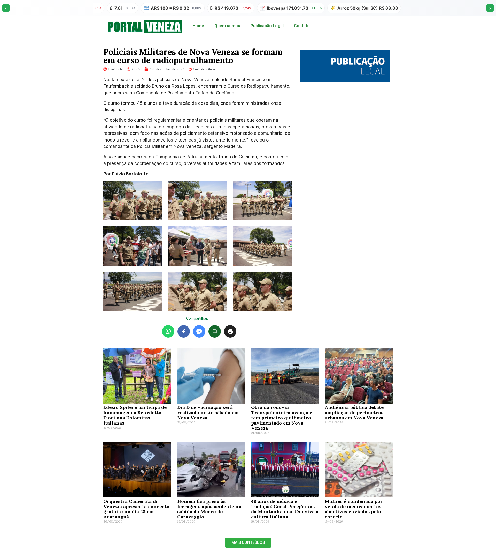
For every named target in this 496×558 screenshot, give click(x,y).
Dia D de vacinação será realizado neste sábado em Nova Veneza (208, 412)
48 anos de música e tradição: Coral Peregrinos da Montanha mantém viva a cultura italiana (285, 509)
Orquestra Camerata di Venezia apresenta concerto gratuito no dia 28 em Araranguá (136, 509)
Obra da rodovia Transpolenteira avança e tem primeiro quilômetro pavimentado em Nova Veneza (281, 417)
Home (198, 25)
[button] (248, 543)
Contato (302, 25)
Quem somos (227, 25)
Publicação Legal (267, 25)
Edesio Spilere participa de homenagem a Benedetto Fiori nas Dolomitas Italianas (135, 415)
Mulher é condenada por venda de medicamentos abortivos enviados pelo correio (354, 509)
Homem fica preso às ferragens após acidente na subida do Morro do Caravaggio (209, 509)
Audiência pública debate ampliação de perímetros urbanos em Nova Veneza (354, 412)
